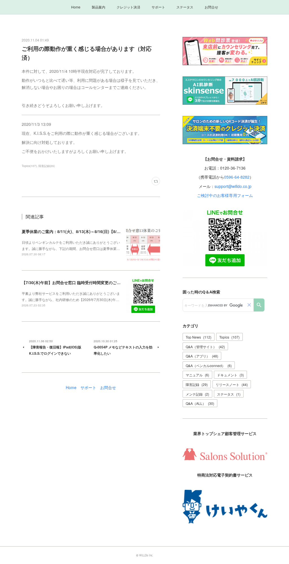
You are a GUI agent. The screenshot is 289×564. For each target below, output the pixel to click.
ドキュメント (230, 374)
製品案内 (98, 7)
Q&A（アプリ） (202, 356)
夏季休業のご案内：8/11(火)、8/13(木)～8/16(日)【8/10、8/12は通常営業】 (89, 231)
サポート (158, 7)
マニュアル (197, 374)
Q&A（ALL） (200, 403)
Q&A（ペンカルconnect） (209, 365)
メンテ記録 (197, 394)
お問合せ (211, 7)
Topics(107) (29, 166)
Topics (229, 337)
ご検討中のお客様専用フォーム (225, 195)
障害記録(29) (46, 166)
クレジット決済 (128, 7)
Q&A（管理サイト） (205, 346)
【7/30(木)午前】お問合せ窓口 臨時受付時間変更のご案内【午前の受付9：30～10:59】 (99, 282)
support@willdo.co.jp (232, 186)
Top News (198, 337)
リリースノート (232, 384)
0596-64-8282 (236, 177)
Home (75, 7)
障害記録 (197, 384)
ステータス (184, 7)
